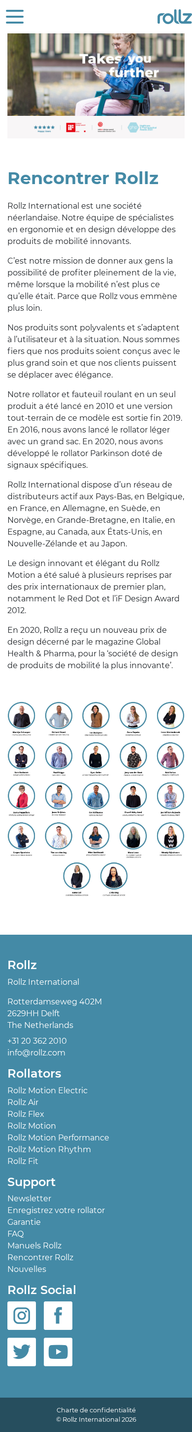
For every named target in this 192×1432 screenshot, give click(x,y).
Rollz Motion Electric (47, 1090)
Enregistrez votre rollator (56, 1210)
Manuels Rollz (34, 1245)
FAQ (15, 1234)
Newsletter (29, 1198)
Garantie (24, 1222)
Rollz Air (22, 1102)
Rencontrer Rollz (40, 1257)
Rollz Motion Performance (58, 1137)
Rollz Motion (31, 1126)
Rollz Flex (25, 1114)
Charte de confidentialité (96, 1410)
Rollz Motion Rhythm (49, 1149)
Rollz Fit (22, 1161)
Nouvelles (26, 1269)
